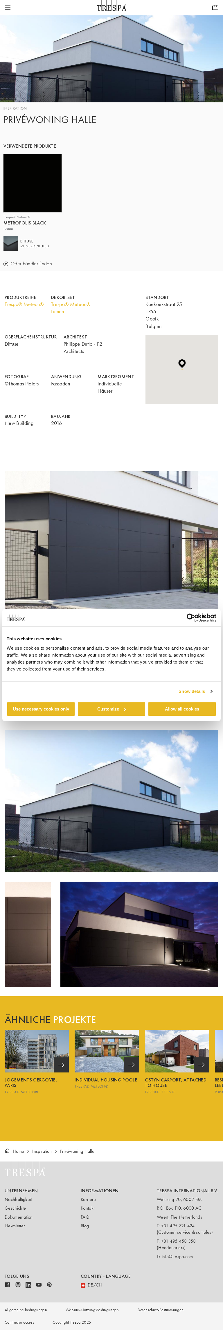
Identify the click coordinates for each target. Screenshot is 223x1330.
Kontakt (87, 1208)
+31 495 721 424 (178, 1225)
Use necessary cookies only (41, 708)
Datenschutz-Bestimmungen (161, 1309)
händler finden (37, 264)
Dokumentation (19, 1217)
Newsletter (15, 1225)
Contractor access (19, 1322)
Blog (85, 1225)
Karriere (88, 1199)
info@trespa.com (177, 1256)
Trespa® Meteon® (24, 304)
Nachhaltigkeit (18, 1199)
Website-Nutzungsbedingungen (92, 1309)
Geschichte (15, 1208)
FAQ (85, 1217)
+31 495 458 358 (178, 1241)
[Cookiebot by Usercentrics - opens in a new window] (191, 617)
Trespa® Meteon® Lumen (70, 308)
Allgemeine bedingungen (26, 1309)
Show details (192, 691)
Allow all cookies (182, 708)
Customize (108, 708)
